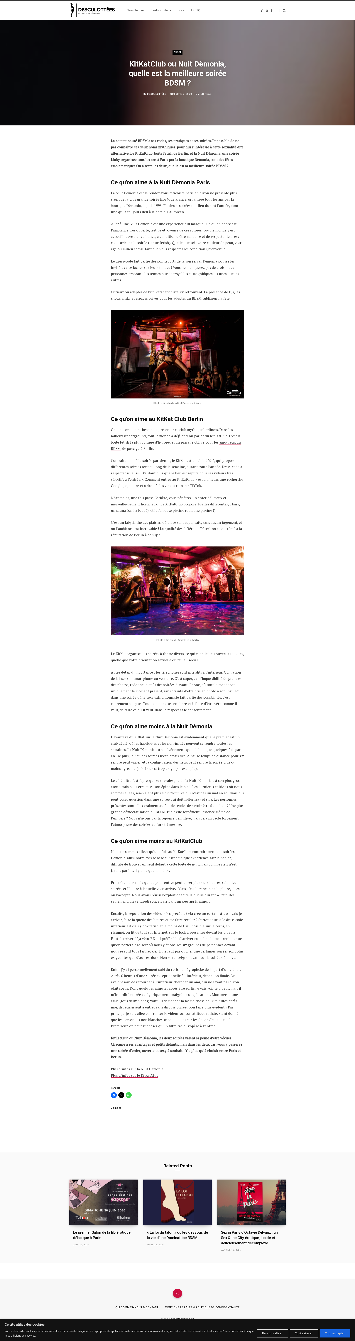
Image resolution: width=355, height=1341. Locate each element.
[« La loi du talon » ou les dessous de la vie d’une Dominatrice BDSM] (177, 1202)
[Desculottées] (93, 10)
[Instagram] (177, 1293)
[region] (177, 1330)
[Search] (283, 10)
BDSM (177, 52)
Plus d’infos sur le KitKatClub (134, 1075)
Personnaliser (272, 1333)
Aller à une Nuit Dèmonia (131, 223)
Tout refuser (304, 1333)
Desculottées (156, 94)
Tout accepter (335, 1333)
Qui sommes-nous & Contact (136, 1307)
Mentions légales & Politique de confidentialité (202, 1307)
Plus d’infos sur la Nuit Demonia (137, 1069)
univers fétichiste (164, 292)
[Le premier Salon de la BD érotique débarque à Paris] (103, 1202)
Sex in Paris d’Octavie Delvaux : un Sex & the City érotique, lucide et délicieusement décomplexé (249, 1237)
